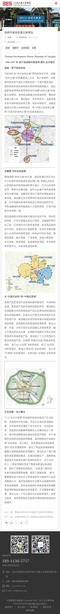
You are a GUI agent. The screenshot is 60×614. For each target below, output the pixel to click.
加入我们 (22, 607)
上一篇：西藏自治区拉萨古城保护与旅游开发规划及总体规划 (31, 512)
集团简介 (9, 607)
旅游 (8, 48)
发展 (34, 48)
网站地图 (30, 610)
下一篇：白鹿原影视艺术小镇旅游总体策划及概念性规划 (31, 517)
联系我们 (34, 607)
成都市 (15, 48)
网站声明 (47, 607)
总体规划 (25, 48)
